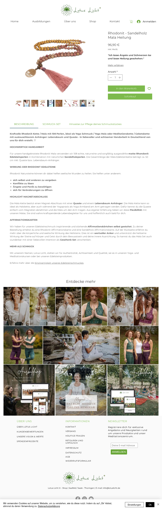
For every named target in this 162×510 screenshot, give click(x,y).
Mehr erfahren (116, 65)
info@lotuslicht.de (111, 488)
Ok (150, 504)
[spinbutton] (115, 77)
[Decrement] (110, 77)
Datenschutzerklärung (49, 506)
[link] (24, 124)
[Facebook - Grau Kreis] (77, 498)
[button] (131, 21)
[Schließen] (158, 504)
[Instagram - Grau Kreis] (84, 498)
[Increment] (120, 77)
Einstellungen (134, 504)
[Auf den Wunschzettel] (149, 88)
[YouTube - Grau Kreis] (91, 498)
